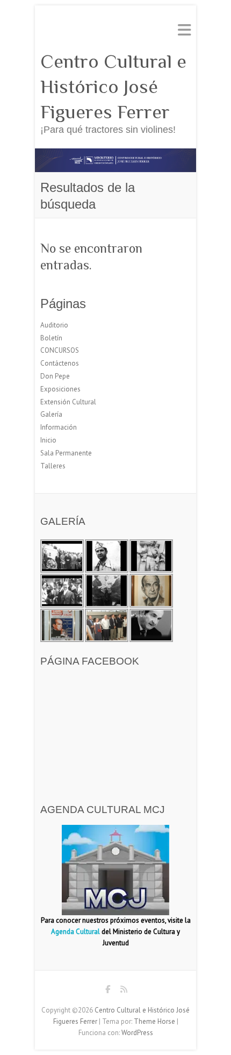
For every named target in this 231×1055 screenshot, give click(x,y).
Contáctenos (59, 363)
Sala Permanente (66, 453)
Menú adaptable (184, 29)
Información (58, 427)
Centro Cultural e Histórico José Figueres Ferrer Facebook (107, 991)
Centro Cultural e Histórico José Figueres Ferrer (113, 87)
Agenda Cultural (75, 931)
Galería (51, 414)
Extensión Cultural (68, 402)
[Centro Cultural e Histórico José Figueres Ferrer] (115, 153)
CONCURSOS (59, 350)
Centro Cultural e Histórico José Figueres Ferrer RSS (124, 991)
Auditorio (54, 325)
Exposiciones (60, 389)
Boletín (51, 338)
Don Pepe (55, 376)
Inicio (48, 440)
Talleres (53, 466)
